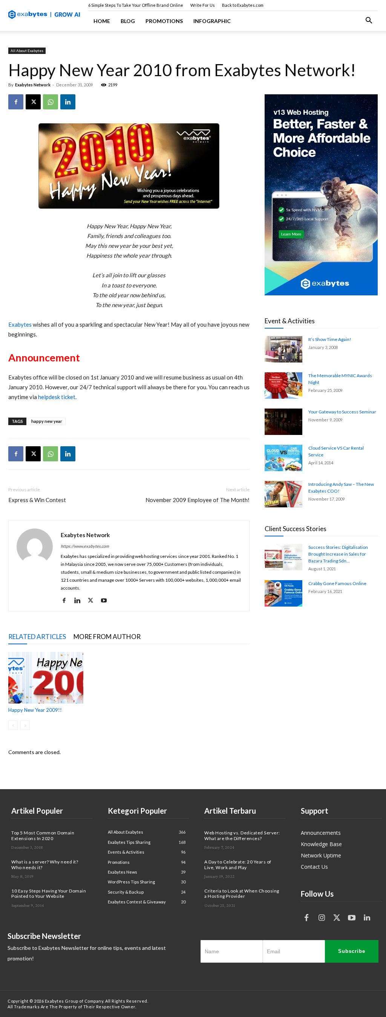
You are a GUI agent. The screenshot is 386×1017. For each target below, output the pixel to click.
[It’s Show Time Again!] (283, 349)
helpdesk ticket (56, 396)
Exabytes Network (33, 84)
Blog (128, 21)
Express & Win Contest (37, 499)
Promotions (164, 21)
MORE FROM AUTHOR (107, 637)
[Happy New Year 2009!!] (45, 678)
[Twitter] (336, 917)
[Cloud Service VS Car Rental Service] (283, 458)
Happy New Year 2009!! (35, 710)
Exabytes (20, 324)
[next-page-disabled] (25, 725)
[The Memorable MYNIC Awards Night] (283, 385)
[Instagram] (321, 917)
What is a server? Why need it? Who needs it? (44, 864)
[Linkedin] (67, 101)
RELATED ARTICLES (37, 637)
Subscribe (351, 951)
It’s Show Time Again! (329, 339)
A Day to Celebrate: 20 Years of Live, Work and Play (237, 864)
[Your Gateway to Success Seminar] (283, 422)
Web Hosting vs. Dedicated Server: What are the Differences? (242, 835)
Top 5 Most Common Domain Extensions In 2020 (42, 835)
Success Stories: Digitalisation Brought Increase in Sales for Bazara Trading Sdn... (338, 554)
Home (101, 21)
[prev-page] (13, 725)
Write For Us (202, 5)
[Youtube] (106, 600)
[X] (33, 101)
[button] (369, 21)
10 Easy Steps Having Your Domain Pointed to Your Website (48, 893)
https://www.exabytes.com (85, 546)
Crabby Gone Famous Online (337, 583)
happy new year (46, 421)
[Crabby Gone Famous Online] (283, 593)
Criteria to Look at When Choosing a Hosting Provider (241, 893)
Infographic (212, 21)
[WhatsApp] (50, 101)
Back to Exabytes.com (242, 5)
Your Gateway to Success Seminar (342, 412)
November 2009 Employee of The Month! (198, 499)
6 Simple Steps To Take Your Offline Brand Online (135, 5)
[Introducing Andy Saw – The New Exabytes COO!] (283, 494)
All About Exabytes (27, 50)
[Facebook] (15, 101)
